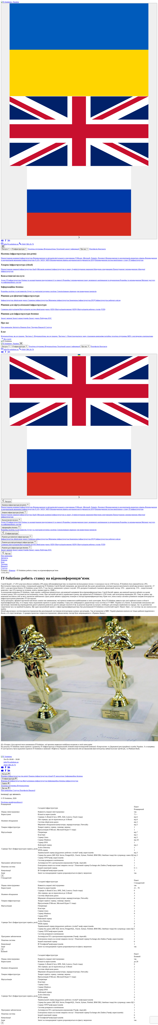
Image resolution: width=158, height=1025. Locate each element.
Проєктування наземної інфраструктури (17, 258)
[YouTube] (2, 241)
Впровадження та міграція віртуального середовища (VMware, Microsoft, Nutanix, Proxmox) (69, 258)
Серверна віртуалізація (10, 309)
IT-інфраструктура (18, 249)
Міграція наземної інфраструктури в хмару (54, 269)
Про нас (84, 249)
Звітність (16, 327)
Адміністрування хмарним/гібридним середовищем (92, 269)
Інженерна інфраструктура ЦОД (83, 300)
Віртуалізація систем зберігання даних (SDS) (37, 309)
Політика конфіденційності (11, 802)
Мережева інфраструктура (59, 300)
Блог (29, 327)
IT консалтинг (59, 776)
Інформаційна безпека (10, 527)
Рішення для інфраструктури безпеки (15, 548)
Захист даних (34, 318)
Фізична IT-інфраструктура (12, 781)
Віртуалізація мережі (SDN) (66, 309)
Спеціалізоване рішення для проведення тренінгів (76, 291)
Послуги (5, 249)
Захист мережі (7, 318)
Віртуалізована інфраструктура (35, 781)
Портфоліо (93, 249)
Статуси (48, 327)
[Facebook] (5, 241)
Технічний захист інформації (68, 249)
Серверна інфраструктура (38, 300)
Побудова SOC (46, 318)
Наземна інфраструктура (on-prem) (14, 505)
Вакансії (41, 327)
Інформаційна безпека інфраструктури (63, 781)
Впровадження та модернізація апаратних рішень (125, 258)
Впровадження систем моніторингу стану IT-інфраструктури (119, 260)
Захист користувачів (21, 318)
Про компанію (7, 327)
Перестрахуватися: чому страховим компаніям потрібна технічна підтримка (97, 336)
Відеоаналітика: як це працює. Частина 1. (50, 336)
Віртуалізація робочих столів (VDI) (91, 309)
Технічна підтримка (36, 249)
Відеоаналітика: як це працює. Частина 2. (17, 336)
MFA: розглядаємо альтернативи (140, 336)
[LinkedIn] (8, 241)
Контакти (102, 249)
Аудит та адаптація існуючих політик (42, 291)
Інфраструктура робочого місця (108, 300)
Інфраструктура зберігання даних (14, 300)
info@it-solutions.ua (11, 244)
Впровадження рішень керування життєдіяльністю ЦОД (72, 260)
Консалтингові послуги (10, 520)
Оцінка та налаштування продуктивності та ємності (42, 280)
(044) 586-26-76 (27, 244)
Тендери (34, 327)
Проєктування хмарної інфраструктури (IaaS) (19, 269)
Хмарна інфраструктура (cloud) (13, 512)
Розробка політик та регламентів (14, 291)
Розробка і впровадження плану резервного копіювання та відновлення (91, 280)
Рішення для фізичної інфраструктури (15, 537)
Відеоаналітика (50, 249)
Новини (23, 327)
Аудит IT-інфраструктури (11, 280)
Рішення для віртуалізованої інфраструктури (18, 542)
